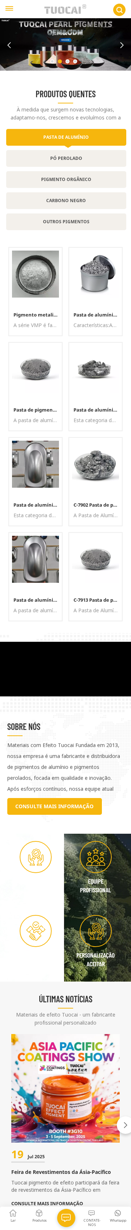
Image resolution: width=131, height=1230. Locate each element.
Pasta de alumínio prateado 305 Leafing (37, 505)
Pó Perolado (66, 158)
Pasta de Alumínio (66, 137)
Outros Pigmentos (66, 222)
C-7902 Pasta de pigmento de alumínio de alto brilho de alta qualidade (98, 505)
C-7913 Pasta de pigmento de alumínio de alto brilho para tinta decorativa (98, 600)
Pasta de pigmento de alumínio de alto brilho (37, 409)
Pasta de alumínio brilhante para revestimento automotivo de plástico (98, 314)
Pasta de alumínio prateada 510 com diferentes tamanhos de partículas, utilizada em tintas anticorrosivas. (98, 409)
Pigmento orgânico (66, 179)
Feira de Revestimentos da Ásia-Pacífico (61, 1171)
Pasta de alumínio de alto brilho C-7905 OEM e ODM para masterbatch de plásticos (37, 600)
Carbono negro (66, 200)
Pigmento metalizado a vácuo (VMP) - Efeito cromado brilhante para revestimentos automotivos (37, 314)
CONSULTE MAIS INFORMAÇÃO (54, 806)
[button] (52, 61)
